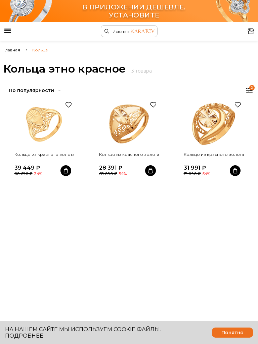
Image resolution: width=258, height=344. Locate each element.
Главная (11, 49)
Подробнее (24, 336)
